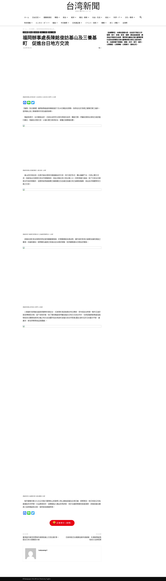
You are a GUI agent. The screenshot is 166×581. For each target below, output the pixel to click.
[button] (140, 17)
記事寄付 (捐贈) (64, 523)
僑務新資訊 (47, 17)
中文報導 (64, 23)
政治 (64, 17)
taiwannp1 (42, 550)
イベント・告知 (90, 23)
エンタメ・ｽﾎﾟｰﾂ (42, 23)
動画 (54, 23)
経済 (72, 17)
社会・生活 (96, 17)
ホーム (26, 17)
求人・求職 (114, 23)
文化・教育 (129, 17)
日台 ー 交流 (43, 32)
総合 (107, 17)
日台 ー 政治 (52, 32)
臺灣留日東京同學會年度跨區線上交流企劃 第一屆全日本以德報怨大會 (41, 538)
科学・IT (117, 17)
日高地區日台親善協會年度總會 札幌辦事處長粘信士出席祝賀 (83, 538)
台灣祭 (125, 23)
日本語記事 (76, 23)
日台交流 (35, 17)
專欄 (103, 23)
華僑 (56, 17)
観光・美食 (83, 17)
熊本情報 (27, 23)
